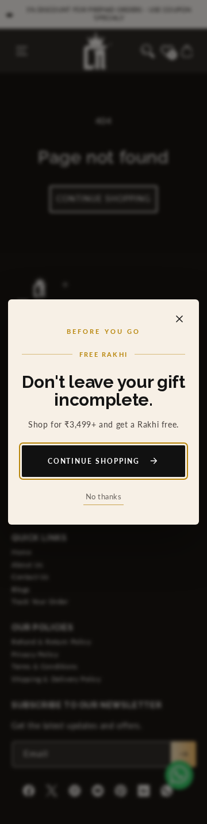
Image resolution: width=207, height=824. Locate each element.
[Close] (179, 318)
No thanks (104, 496)
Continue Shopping (94, 461)
